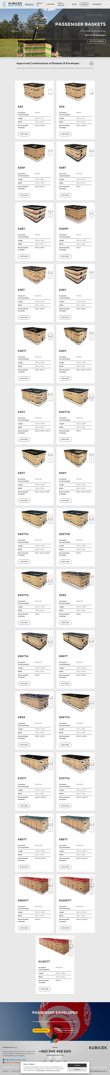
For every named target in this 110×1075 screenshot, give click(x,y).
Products (29, 4)
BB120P (43, 858)
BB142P (37, 919)
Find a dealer (61, 4)
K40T (21, 412)
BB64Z (84, 370)
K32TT (22, 351)
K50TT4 (23, 534)
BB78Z (47, 492)
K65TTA (64, 717)
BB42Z (43, 125)
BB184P (58, 980)
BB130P (85, 858)
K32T (21, 289)
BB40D (37, 125)
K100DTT (65, 900)
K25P (21, 167)
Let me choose (40, 1070)
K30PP (63, 228)
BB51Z (42, 186)
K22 (20, 106)
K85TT (63, 839)
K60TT (63, 656)
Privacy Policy (18, 1071)
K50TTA (23, 595)
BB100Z (79, 736)
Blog (74, 4)
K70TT (22, 778)
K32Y (62, 289)
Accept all (77, 1065)
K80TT (22, 839)
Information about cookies (52, 1070)
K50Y (62, 473)
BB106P (43, 797)
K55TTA (23, 656)
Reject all (77, 1069)
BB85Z (78, 614)
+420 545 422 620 (55, 1051)
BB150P (85, 919)
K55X (62, 595)
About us (39, 4)
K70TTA (64, 778)
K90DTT (23, 900)
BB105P (37, 797)
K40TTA (64, 412)
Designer (97, 4)
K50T (21, 473)
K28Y (21, 228)
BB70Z (89, 370)
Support (51, 4)
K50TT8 (64, 534)
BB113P (37, 858)
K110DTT (44, 961)
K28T (62, 167)
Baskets (100, 15)
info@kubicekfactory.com (55, 1055)
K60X (21, 717)
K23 (61, 106)
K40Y (63, 351)
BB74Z (42, 492)
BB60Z (42, 309)
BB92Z (84, 675)
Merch (5, 1071)
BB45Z (37, 186)
